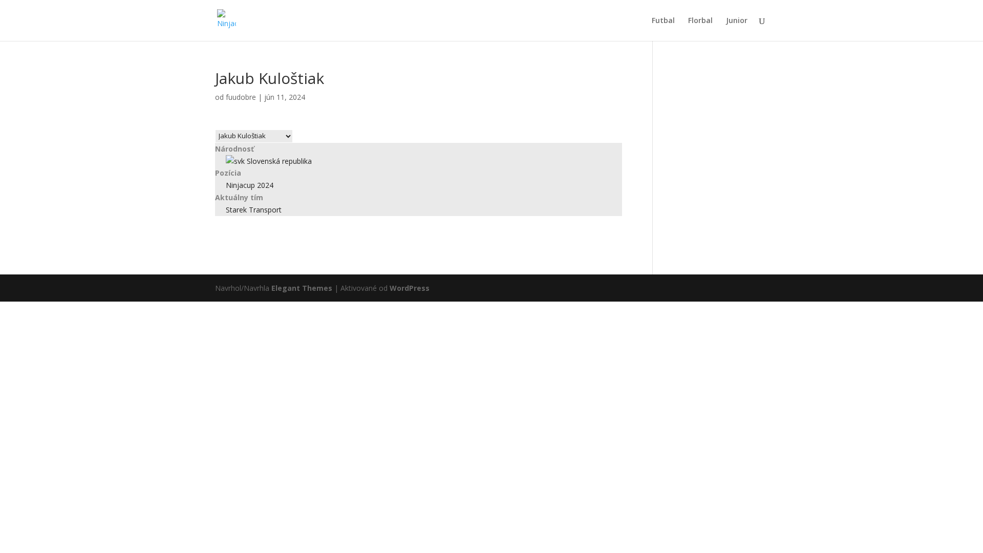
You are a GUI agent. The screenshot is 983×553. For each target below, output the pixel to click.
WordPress (410, 288)
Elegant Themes (301, 288)
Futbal (663, 21)
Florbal (700, 21)
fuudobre (241, 97)
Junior (736, 21)
